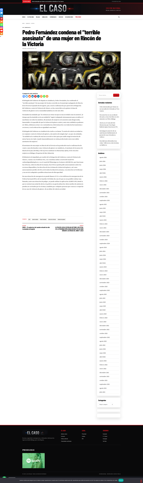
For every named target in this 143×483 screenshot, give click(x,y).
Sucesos (61, 17)
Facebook (105, 434)
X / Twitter (105, 436)
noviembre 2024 (104, 236)
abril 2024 (103, 263)
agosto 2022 (103, 341)
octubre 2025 (103, 196)
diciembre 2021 (104, 372)
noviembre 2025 (104, 193)
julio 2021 (102, 392)
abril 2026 (103, 173)
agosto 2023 (103, 294)
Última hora (30, 17)
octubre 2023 (103, 286)
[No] (141, 481)
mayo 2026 (103, 169)
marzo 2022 (103, 361)
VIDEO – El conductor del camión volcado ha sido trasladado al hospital (36, 227)
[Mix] (41, 96)
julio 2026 (102, 161)
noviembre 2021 (104, 376)
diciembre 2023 (104, 279)
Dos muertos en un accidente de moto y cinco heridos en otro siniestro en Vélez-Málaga (109, 117)
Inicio (23, 17)
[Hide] (0, 36)
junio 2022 (103, 349)
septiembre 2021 (105, 384)
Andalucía (45, 17)
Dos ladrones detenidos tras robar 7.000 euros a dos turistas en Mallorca (109, 143)
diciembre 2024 (104, 232)
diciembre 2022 (104, 325)
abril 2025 (103, 216)
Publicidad (78, 17)
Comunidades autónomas (66, 441)
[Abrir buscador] (119, 17)
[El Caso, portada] (51, 9)
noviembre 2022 (104, 329)
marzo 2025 (103, 220)
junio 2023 (103, 302)
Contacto (63, 436)
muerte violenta (35, 219)
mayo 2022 (103, 353)
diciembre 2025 (104, 189)
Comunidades (53, 17)
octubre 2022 (103, 333)
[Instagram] (1, 27)
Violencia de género (61, 219)
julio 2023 (102, 298)
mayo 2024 (103, 259)
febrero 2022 (103, 365)
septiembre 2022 (105, 337)
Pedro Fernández (43, 219)
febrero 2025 (103, 224)
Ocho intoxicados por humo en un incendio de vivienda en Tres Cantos (48, 1)
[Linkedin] (32, 96)
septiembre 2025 (105, 200)
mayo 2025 (103, 212)
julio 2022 (102, 345)
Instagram (105, 438)
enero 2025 (103, 228)
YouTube (105, 441)
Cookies (83, 436)
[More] (47, 96)
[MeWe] (38, 96)
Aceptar (121, 480)
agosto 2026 (103, 157)
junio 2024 (103, 255)
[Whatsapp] (44, 96)
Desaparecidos (69, 17)
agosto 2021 (103, 388)
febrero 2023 (103, 318)
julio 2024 (102, 251)
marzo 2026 (103, 177)
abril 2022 (103, 357)
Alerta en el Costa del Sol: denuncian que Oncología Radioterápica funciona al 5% (109, 125)
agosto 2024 (103, 247)
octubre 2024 (103, 239)
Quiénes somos (64, 434)
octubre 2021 (103, 380)
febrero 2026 (103, 181)
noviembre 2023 (104, 282)
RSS (82, 438)
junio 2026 (103, 165)
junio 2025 (103, 208)
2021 (29, 219)
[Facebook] (23, 96)
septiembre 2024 (105, 243)
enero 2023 (103, 322)
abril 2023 (103, 310)
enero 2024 (103, 275)
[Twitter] (26, 96)
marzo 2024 (103, 267)
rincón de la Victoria (52, 219)
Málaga (38, 17)
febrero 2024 (103, 271)
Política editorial (64, 438)
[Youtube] (1, 30)
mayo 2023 (103, 306)
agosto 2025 (103, 204)
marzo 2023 (103, 314)
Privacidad (84, 434)
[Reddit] (29, 96)
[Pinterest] (35, 96)
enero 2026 (103, 185)
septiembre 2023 (105, 290)
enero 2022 (103, 369)
